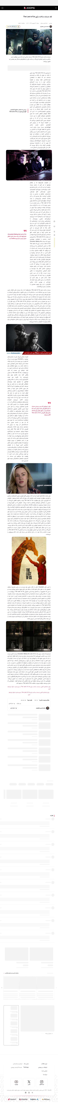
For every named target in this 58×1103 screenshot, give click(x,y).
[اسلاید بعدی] (2, 988)
